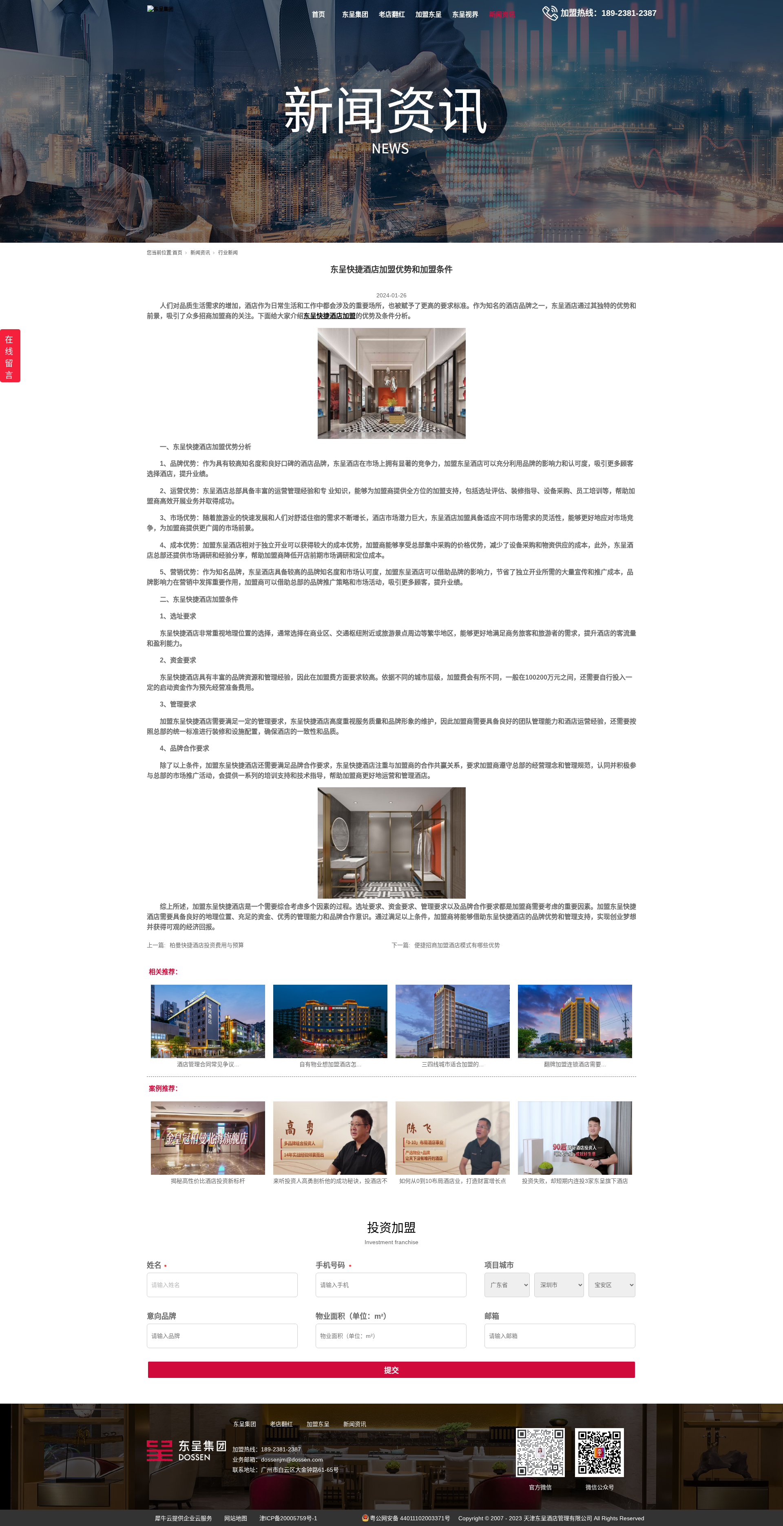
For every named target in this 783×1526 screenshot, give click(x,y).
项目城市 (499, 1265)
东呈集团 (355, 14)
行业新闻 (228, 253)
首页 (318, 14)
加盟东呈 (429, 14)
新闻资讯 (502, 14)
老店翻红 (392, 14)
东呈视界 (465, 14)
